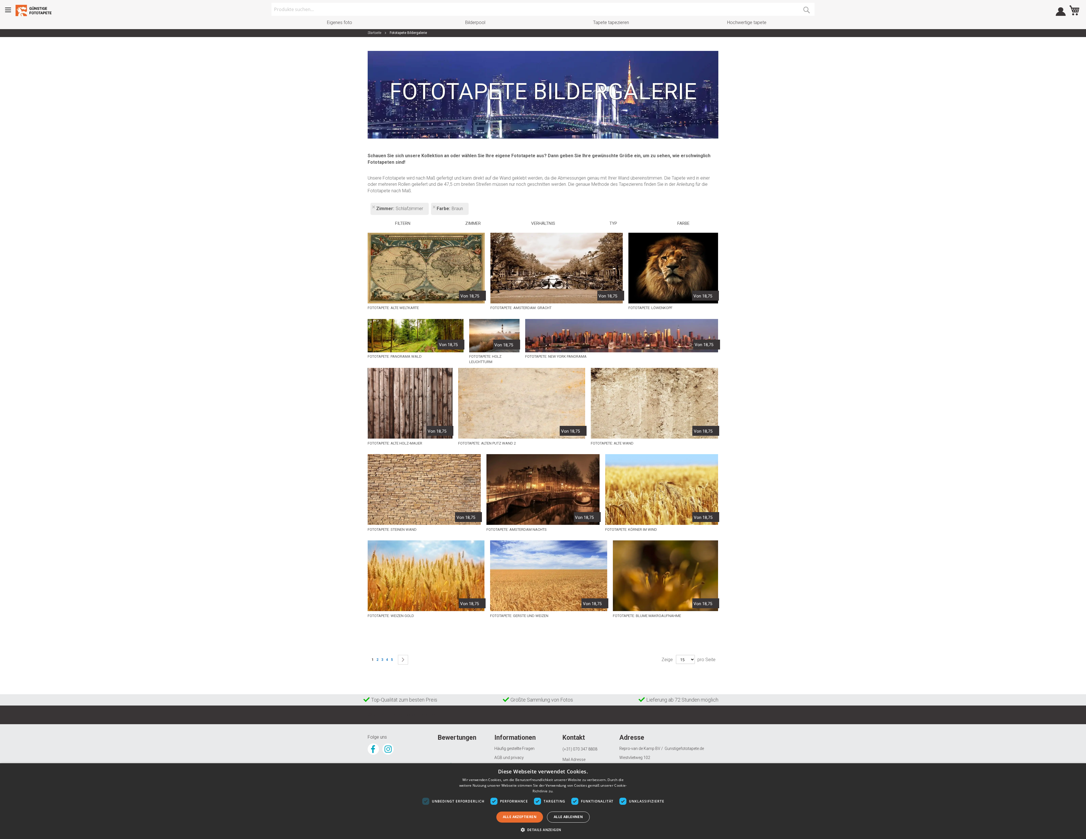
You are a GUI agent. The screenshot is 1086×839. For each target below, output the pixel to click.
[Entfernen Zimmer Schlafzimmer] (373, 207)
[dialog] (543, 801)
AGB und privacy (509, 757)
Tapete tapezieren (611, 22)
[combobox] (543, 9)
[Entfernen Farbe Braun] (434, 207)
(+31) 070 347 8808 (580, 749)
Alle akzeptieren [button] (519, 816)
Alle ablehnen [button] (568, 816)
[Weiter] (403, 660)
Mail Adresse (574, 759)
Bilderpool (475, 22)
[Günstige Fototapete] (35, 10)
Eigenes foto (339, 22)
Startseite (375, 33)
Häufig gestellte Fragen (514, 748)
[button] (543, 829)
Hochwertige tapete (746, 22)
